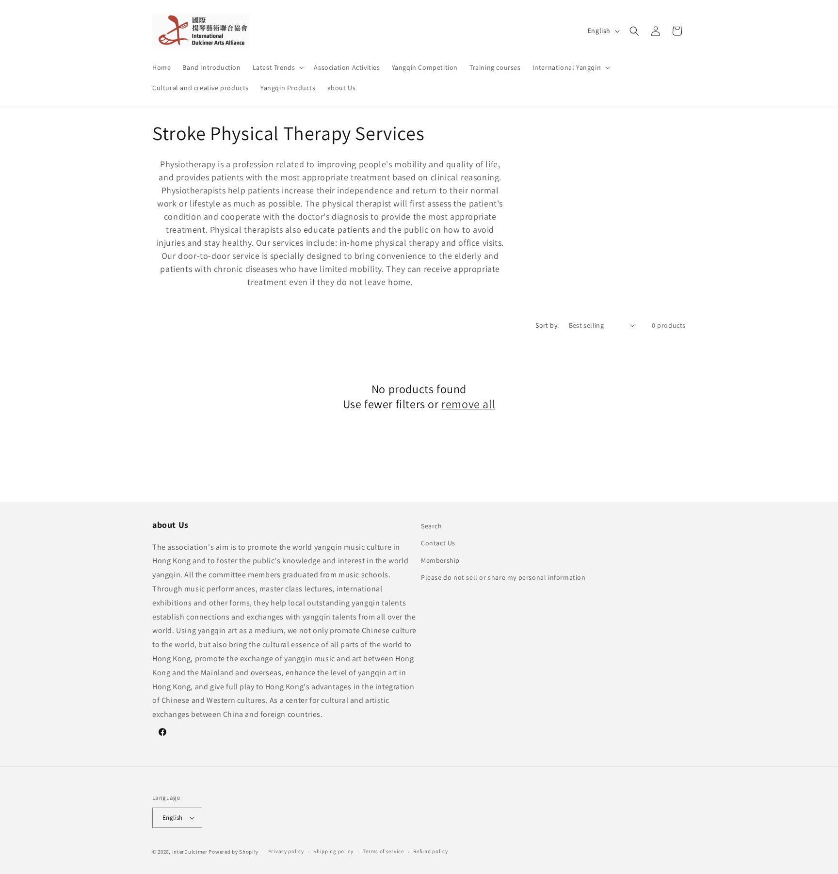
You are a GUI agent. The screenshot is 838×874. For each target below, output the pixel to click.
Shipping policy (333, 851)
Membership (440, 560)
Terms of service (383, 851)
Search (431, 526)
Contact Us (438, 543)
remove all (468, 404)
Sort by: (547, 325)
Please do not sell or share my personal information (503, 577)
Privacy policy (286, 851)
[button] (277, 67)
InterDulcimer (190, 851)
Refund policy (430, 851)
